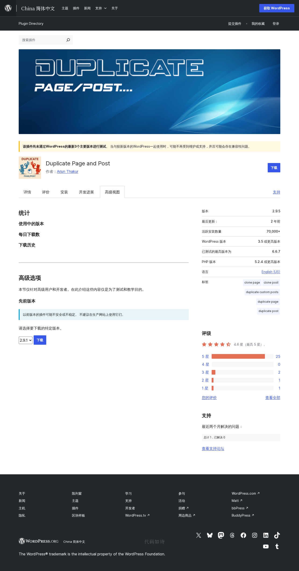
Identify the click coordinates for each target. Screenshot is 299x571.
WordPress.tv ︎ (137, 515)
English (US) (271, 272)
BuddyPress (243, 515)
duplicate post (268, 311)
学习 (128, 493)
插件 (75, 508)
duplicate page (268, 301)
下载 (274, 168)
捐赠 (183, 508)
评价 (46, 192)
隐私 (22, 515)
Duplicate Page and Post (78, 163)
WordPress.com (246, 493)
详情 (27, 192)
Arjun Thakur (67, 171)
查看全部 (272, 397)
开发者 (130, 508)
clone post (271, 282)
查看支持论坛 (213, 448)
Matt (237, 501)
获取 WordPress (277, 8)
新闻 (22, 501)
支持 (276, 192)
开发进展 (86, 192)
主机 (22, 508)
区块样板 (78, 515)
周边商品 (187, 515)
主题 (75, 501)
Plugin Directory (31, 23)
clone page (252, 282)
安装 (64, 192)
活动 (181, 501)
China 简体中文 (74, 541)
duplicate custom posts (262, 292)
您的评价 (209, 397)
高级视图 (112, 192)
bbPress (240, 508)
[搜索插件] (68, 40)
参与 (181, 493)
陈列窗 (77, 493)
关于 (22, 493)
